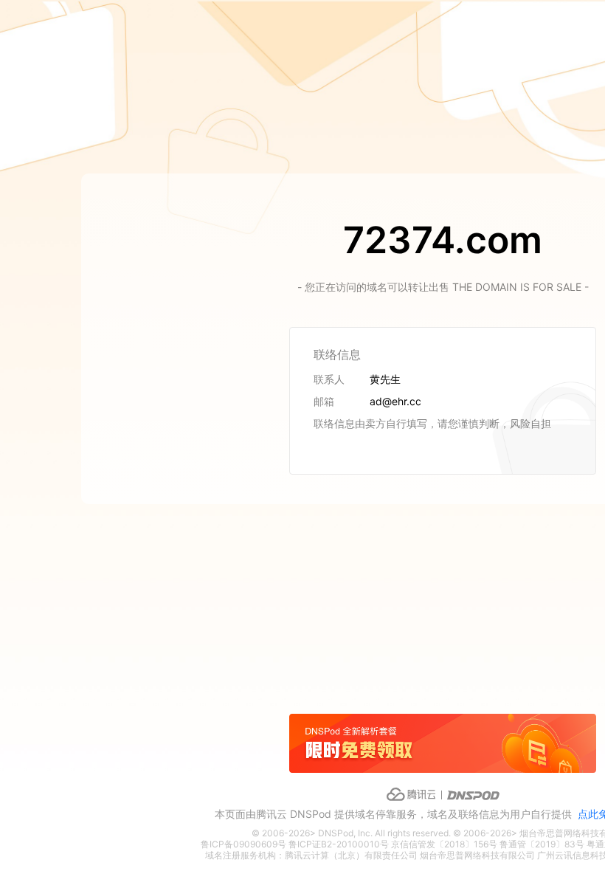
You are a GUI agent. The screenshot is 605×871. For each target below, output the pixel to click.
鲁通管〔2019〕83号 (541, 844)
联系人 (329, 379)
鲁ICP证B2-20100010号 (338, 844)
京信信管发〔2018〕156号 (444, 844)
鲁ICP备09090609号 (243, 844)
